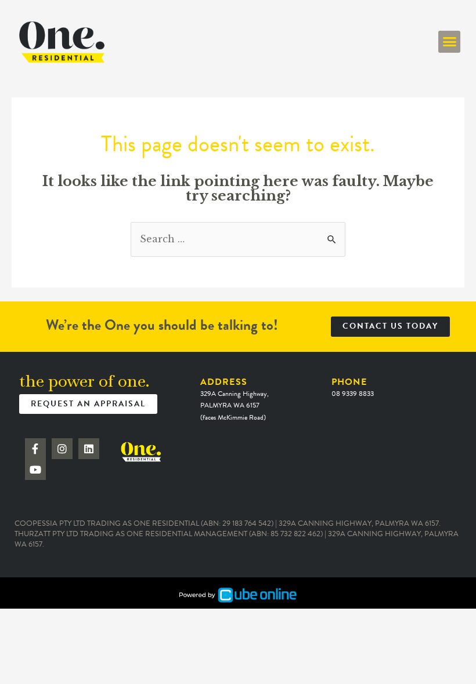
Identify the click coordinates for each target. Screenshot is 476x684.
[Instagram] (62, 448)
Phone (352, 387)
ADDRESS (234, 399)
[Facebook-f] (35, 448)
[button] (449, 42)
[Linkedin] (88, 448)
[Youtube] (35, 469)
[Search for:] (238, 239)
